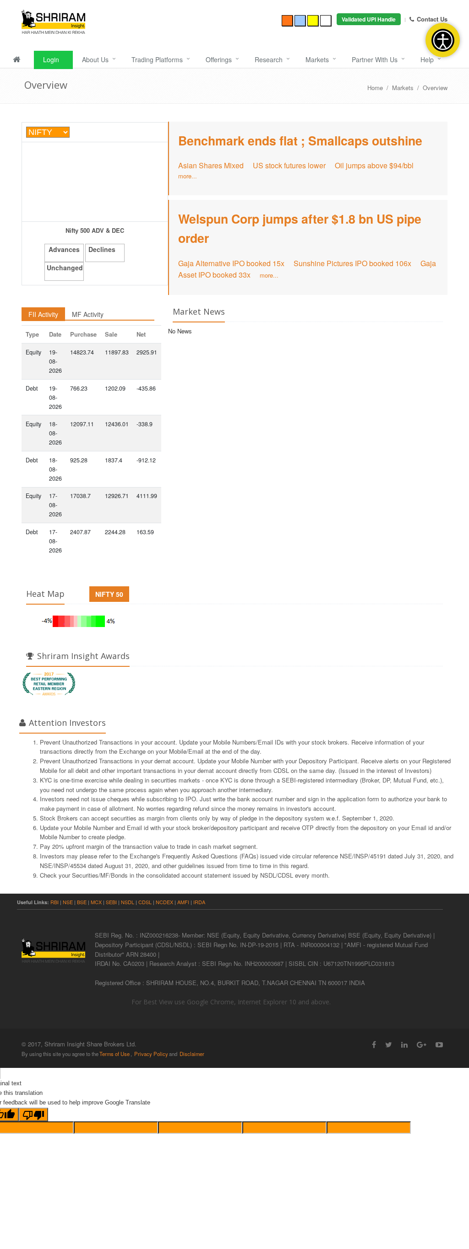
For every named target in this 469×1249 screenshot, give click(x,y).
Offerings (219, 59)
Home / (379, 87)
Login (51, 59)
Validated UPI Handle (369, 19)
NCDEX (164, 902)
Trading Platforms (157, 59)
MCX (97, 902)
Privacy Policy (151, 1053)
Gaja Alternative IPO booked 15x (231, 263)
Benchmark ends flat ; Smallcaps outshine (300, 140)
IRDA (199, 902)
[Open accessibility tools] (442, 40)
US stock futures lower (289, 165)
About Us (95, 59)
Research (269, 59)
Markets (317, 59)
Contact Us (432, 19)
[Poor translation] (33, 1114)
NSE (68, 902)
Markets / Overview (419, 87)
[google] (421, 1044)
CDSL (145, 902)
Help (427, 59)
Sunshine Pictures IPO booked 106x (352, 263)
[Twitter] (388, 1044)
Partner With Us (375, 59)
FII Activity (43, 314)
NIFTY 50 (109, 594)
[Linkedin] (404, 1044)
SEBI (111, 902)
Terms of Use (114, 1053)
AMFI (183, 902)
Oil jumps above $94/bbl (374, 165)
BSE (82, 902)
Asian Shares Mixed (211, 165)
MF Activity (88, 314)
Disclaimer (192, 1053)
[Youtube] (439, 1044)
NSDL (127, 902)
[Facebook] (374, 1044)
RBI (54, 902)
